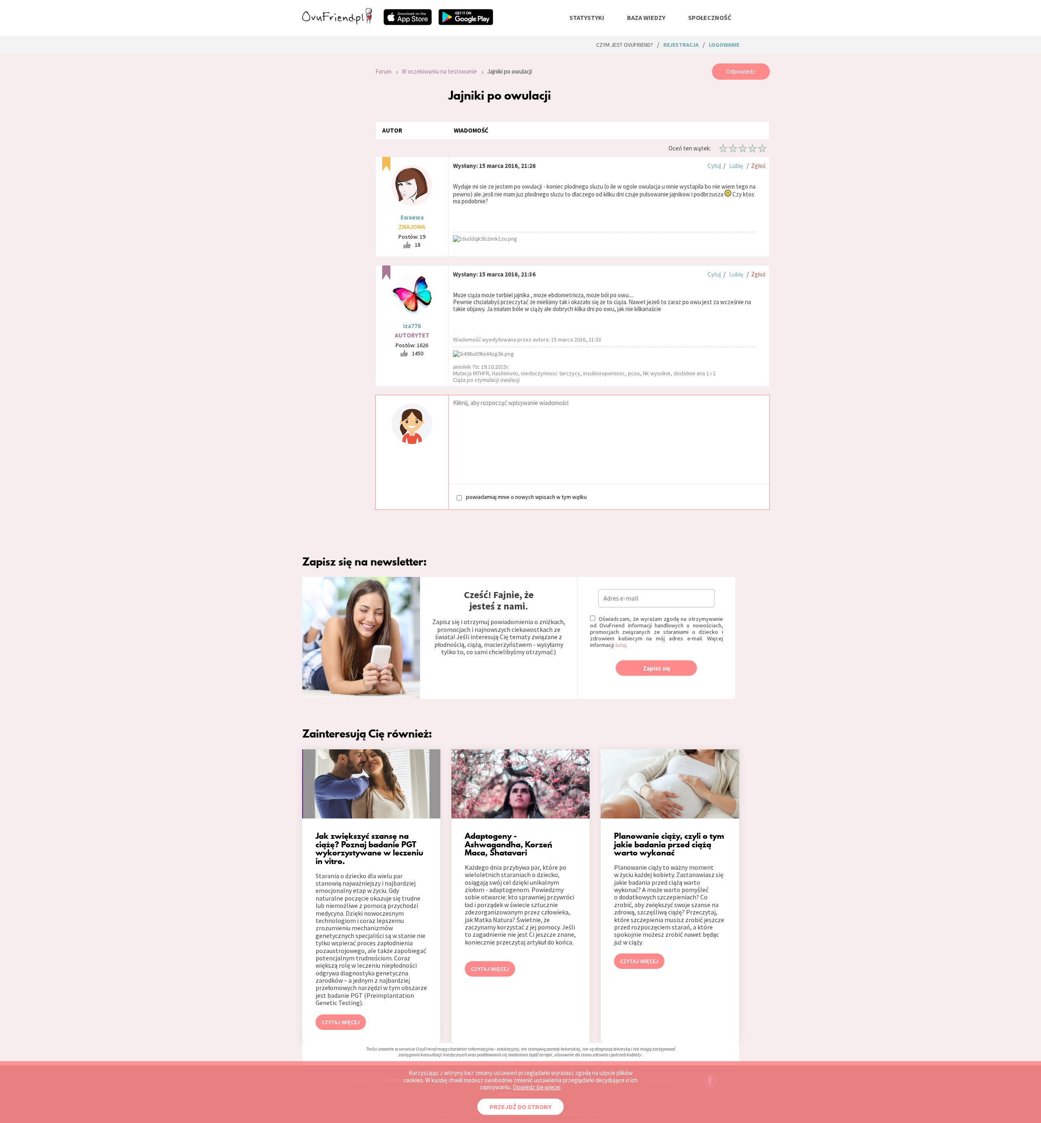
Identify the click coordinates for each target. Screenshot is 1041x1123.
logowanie (724, 44)
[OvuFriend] (337, 22)
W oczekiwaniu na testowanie (439, 71)
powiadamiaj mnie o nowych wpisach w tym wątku (526, 497)
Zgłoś (758, 166)
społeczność (709, 17)
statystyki (586, 17)
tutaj (620, 645)
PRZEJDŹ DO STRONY (520, 1107)
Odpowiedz (740, 71)
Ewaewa (412, 217)
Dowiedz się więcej (536, 1087)
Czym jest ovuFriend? (624, 44)
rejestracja (681, 44)
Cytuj (714, 166)
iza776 (412, 325)
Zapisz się (656, 668)
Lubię (736, 166)
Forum (383, 71)
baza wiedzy (646, 17)
